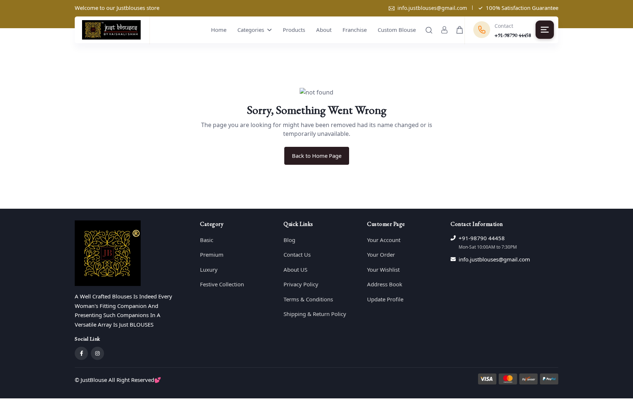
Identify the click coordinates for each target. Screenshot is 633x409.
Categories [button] (251, 29)
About (324, 29)
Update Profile (385, 299)
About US (295, 269)
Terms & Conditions (308, 299)
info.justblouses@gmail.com (432, 7)
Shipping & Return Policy (315, 313)
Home (218, 29)
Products (294, 29)
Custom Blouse (397, 29)
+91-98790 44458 (482, 238)
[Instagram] (97, 353)
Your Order (381, 254)
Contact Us (297, 254)
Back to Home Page (316, 155)
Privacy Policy (301, 284)
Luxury (209, 269)
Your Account (383, 239)
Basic (206, 239)
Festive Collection (222, 284)
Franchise (355, 29)
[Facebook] (81, 353)
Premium (211, 254)
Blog (289, 239)
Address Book (384, 284)
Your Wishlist (383, 269)
